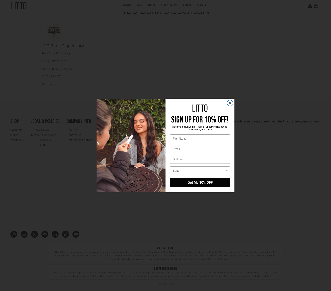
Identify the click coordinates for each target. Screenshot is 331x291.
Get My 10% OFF (200, 182)
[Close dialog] (230, 103)
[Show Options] (226, 171)
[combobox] (199, 171)
